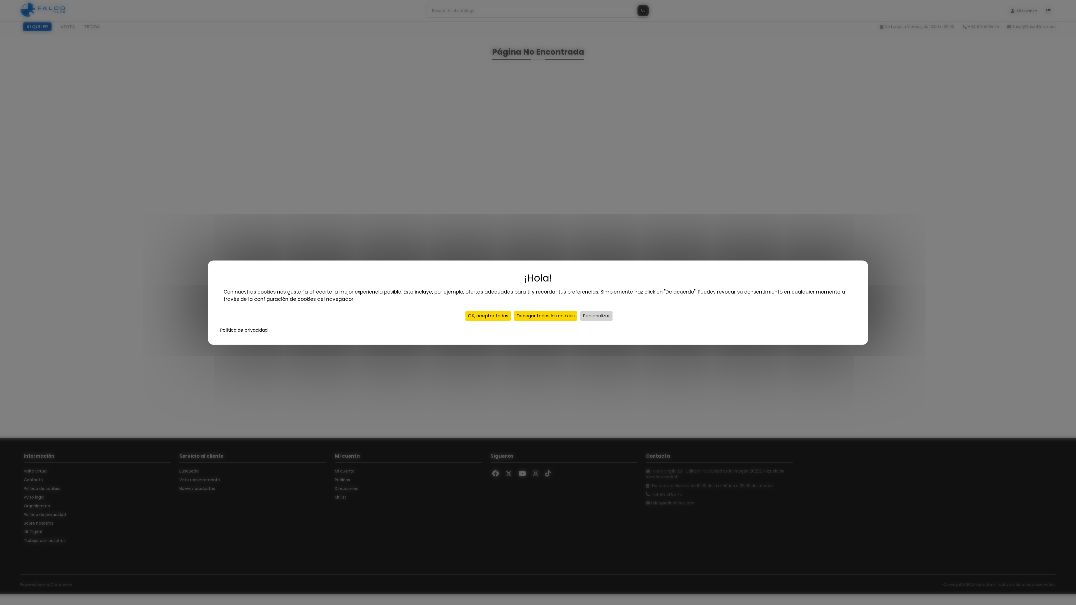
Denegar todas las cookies (545, 316)
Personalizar (596, 316)
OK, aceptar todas (488, 316)
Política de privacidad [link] (244, 330)
